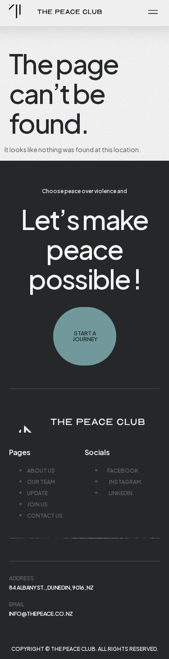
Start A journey (84, 336)
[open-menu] (151, 12)
